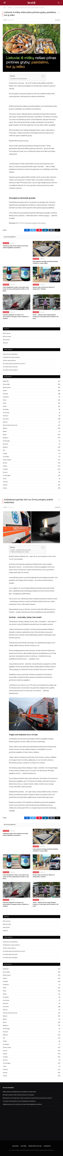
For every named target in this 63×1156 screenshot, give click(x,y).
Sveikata (5, 469)
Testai (4, 478)
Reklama (5, 447)
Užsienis (5, 485)
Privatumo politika (35, 1146)
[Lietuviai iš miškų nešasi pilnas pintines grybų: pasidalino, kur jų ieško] (31, 71)
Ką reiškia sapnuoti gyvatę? (10, 366)
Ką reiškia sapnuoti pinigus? (10, 370)
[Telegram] (4, 83)
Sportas (5, 463)
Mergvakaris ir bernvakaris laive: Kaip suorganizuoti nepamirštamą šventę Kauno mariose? (27, 1098)
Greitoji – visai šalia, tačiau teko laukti (21, 550)
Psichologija (6, 441)
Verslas (5, 488)
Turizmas (5, 481)
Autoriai (23, 1146)
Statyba (5, 466)
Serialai (5, 453)
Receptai (5, 444)
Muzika (5, 431)
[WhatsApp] (4, 88)
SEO (4, 450)
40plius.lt (5, 342)
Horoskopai (6, 412)
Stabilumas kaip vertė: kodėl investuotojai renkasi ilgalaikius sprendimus (15, 247)
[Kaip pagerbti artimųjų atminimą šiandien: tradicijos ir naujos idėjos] (46, 248)
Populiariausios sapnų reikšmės (11, 357)
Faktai (4, 400)
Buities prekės (7, 387)
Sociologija (6, 456)
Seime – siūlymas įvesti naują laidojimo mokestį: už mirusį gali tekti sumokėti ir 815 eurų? (45, 316)
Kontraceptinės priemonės (10, 425)
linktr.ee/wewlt (7, 336)
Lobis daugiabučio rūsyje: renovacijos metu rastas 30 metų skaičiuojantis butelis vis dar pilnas (16, 289)
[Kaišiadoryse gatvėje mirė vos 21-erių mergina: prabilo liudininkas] (31, 542)
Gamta (5, 406)
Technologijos (7, 475)
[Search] (58, 3)
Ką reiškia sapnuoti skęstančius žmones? (14, 363)
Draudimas (6, 397)
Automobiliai (6, 384)
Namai (4, 434)
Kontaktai (47, 1146)
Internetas (6, 419)
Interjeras (5, 415)
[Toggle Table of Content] (42, 76)
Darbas (5, 390)
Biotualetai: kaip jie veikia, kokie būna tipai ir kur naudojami (18, 1095)
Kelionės (5, 422)
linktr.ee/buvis (6, 333)
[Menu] (5, 3)
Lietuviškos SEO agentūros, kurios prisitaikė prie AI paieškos (19, 1101)
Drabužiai (5, 393)
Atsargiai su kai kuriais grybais (19, 78)
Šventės (5, 472)
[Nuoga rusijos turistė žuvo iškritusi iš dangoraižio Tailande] (46, 274)
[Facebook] (4, 79)
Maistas (5, 428)
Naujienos (57, 20)
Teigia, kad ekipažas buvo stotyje (20, 551)
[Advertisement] (15, 1122)
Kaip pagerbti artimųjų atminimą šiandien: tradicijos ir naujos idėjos (45, 262)
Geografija (6, 409)
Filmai (4, 403)
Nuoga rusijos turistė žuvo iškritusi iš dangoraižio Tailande (44, 288)
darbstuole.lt (6, 339)
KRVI (5, 20)
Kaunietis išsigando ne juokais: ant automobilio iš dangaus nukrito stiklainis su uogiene (16, 316)
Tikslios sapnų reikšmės (9, 360)
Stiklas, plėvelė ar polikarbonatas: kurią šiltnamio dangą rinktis (19, 1091)
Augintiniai (6, 381)
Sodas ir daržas (7, 459)
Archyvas (15, 1146)
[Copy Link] (4, 92)
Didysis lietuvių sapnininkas (10, 354)
